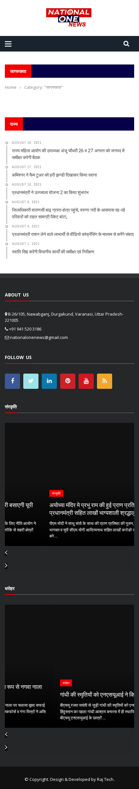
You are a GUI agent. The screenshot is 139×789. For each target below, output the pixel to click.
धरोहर (23, 683)
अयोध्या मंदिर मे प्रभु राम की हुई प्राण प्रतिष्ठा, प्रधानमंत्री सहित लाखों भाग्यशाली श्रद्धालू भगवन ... (67, 508)
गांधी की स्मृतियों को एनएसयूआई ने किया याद (62, 694)
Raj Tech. (105, 779)
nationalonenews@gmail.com (39, 337)
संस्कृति (22, 493)
